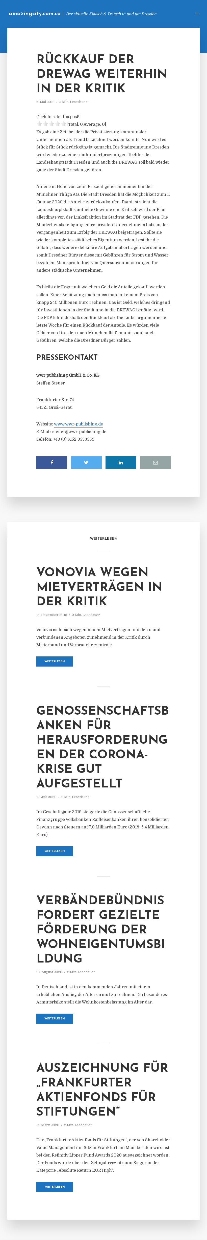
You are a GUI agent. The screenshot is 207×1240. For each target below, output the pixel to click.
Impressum (149, 13)
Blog (107, 13)
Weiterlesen (54, 661)
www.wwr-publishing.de (78, 424)
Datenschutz (177, 13)
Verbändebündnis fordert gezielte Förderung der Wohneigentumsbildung (100, 930)
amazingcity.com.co (35, 13)
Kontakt (126, 13)
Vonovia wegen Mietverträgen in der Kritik (99, 587)
